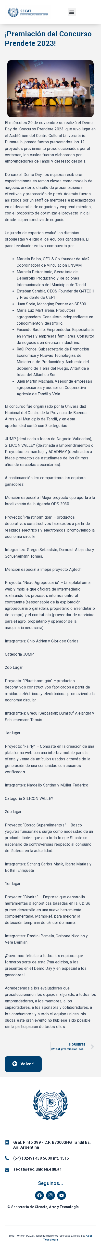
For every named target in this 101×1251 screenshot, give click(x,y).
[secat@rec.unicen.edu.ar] (7, 1170)
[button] (72, 12)
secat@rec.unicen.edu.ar (37, 1169)
